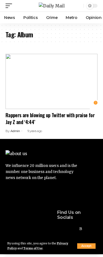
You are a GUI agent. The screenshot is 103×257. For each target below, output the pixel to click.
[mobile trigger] (10, 6)
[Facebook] (58, 229)
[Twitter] (66, 229)
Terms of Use (33, 248)
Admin (15, 131)
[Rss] (80, 229)
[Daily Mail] (52, 6)
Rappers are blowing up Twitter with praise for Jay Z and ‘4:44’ (49, 118)
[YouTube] (73, 229)
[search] (79, 6)
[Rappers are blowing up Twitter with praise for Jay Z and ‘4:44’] (51, 81)
